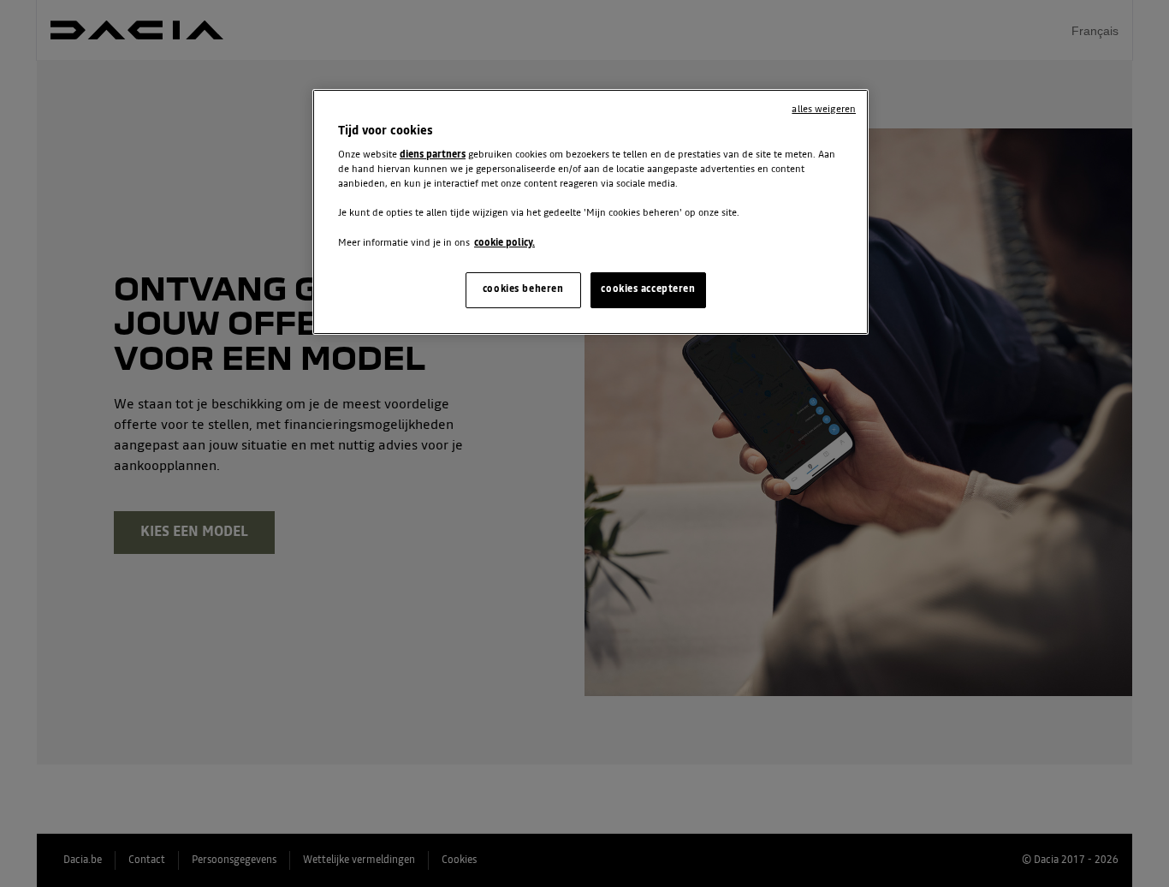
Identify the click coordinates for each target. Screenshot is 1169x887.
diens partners (433, 155)
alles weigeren (824, 109)
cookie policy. (504, 243)
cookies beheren (523, 289)
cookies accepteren (648, 289)
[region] (590, 212)
